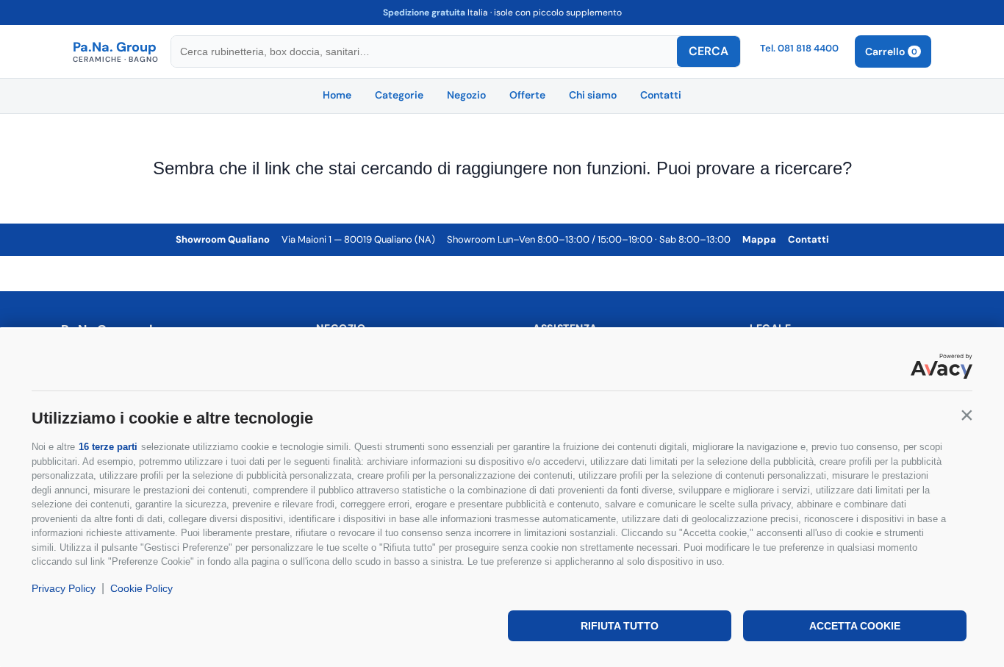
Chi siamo (593, 94)
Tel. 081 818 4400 (799, 48)
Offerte (527, 94)
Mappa (759, 239)
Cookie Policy (141, 588)
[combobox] (424, 51)
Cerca (708, 51)
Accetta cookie (854, 626)
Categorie (399, 94)
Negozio (466, 94)
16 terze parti (108, 446)
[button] (966, 415)
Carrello (891, 51)
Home (337, 94)
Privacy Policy (64, 588)
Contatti (660, 94)
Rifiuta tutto (620, 626)
